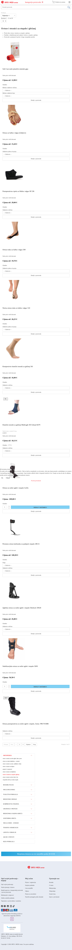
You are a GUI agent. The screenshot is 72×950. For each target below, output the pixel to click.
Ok (2, 478)
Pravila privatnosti (36, 480)
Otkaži (8, 478)
